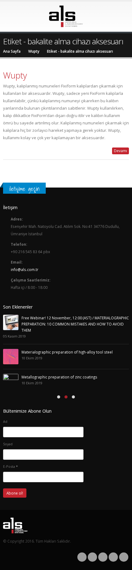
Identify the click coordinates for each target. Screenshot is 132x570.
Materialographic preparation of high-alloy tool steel (67, 352)
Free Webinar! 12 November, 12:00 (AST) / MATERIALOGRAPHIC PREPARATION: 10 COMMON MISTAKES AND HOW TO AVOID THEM (75, 324)
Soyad (8, 444)
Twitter (92, 557)
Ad (5, 421)
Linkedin (123, 557)
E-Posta (10, 466)
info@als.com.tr (24, 269)
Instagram (113, 557)
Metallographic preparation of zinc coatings (59, 376)
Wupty (15, 75)
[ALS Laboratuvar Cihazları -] (66, 16)
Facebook (82, 557)
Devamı (120, 150)
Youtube (102, 557)
